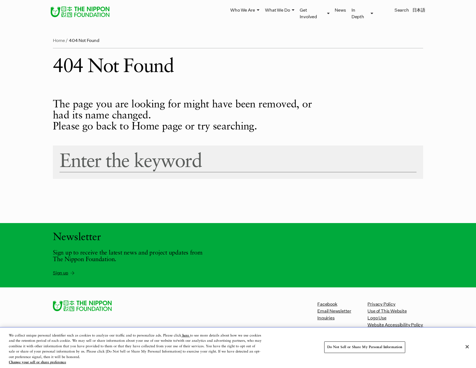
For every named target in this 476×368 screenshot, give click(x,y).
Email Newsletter (334, 311)
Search (401, 10)
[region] (238, 347)
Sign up (60, 273)
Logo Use (376, 318)
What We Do (277, 10)
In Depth (357, 13)
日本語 (418, 10)
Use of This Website (387, 311)
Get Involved (308, 13)
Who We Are (242, 10)
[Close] (467, 347)
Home (59, 40)
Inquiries (325, 318)
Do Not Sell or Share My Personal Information (364, 347)
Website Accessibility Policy (395, 324)
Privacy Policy (381, 304)
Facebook (327, 304)
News (340, 10)
